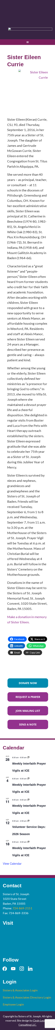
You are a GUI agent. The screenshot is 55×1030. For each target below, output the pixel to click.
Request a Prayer (28, 697)
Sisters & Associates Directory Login (27, 997)
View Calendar (12, 863)
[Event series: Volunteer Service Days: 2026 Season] (28, 820)
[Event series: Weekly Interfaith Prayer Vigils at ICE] (28, 757)
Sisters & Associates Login (20, 990)
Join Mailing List (28, 710)
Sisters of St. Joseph (27, 12)
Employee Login (13, 1004)
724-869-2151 (22, 908)
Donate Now (28, 683)
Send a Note (28, 724)
